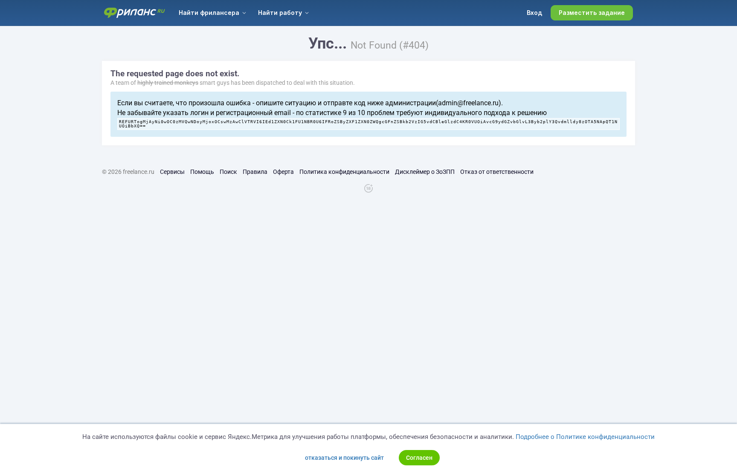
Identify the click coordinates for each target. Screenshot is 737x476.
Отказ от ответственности (497, 171)
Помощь (202, 171)
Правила (255, 171)
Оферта (283, 171)
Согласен (419, 457)
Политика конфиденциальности (344, 171)
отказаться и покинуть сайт (344, 457)
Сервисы (172, 171)
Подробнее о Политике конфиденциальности (585, 437)
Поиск (228, 171)
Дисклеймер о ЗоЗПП (425, 171)
